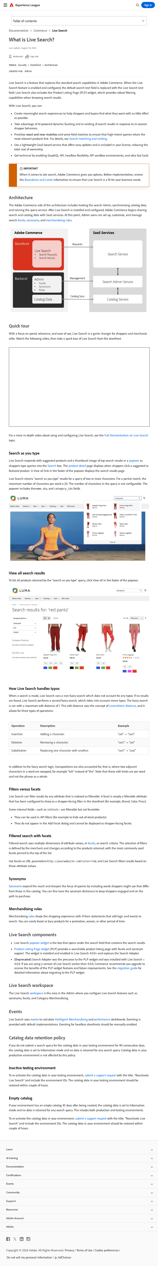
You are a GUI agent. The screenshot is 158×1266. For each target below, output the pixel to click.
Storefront (35, 65)
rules (31, 916)
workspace (36, 993)
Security (22, 65)
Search (52, 466)
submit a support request (100, 1075)
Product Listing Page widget (32, 949)
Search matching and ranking (88, 139)
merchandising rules (59, 220)
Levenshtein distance (122, 706)
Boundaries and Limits (39, 180)
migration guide (127, 968)
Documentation (19, 30)
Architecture (51, 65)
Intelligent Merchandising (71, 1019)
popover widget (39, 943)
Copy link (34, 56)
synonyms (33, 220)
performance (102, 1019)
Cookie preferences (106, 1250)
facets (21, 220)
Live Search (59, 30)
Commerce (40, 30)
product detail (77, 466)
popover (134, 460)
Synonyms (15, 886)
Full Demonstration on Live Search (126, 435)
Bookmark (18, 56)
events (34, 1019)
